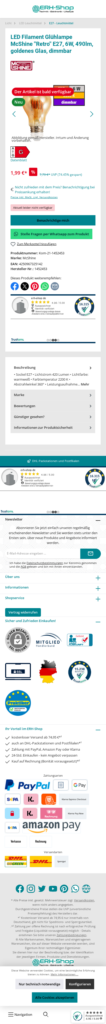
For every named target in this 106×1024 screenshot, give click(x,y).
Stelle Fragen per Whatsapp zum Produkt (55, 234)
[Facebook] (20, 889)
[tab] (53, 376)
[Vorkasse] (16, 841)
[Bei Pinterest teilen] (35, 285)
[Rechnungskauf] (61, 785)
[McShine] (53, 66)
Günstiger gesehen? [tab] (29, 416)
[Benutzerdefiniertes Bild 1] (16, 861)
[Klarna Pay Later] (51, 813)
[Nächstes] (91, 114)
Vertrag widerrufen (23, 612)
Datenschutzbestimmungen (44, 563)
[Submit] (90, 554)
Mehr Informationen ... (64, 974)
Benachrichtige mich (53, 220)
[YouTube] (53, 889)
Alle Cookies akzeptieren (54, 997)
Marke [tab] (19, 394)
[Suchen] (46, 1014)
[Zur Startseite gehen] (53, 9)
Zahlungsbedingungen (71, 935)
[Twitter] (42, 889)
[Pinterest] (64, 889)
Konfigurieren (80, 984)
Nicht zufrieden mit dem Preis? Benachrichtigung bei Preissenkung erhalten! (55, 189)
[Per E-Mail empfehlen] (55, 285)
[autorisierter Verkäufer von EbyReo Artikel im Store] (80, 671)
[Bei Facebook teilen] (15, 285)
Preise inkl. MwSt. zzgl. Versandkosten (34, 197)
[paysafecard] (12, 813)
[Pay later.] (30, 813)
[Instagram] (31, 889)
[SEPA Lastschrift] (13, 799)
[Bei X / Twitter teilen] (25, 285)
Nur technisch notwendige (39, 984)
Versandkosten (84, 900)
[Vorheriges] (14, 114)
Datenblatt (19, 160)
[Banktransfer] (12, 827)
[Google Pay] (80, 785)
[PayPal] (27, 785)
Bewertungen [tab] (24, 406)
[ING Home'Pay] (48, 799)
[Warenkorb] (62, 1014)
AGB (23, 566)
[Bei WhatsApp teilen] (45, 285)
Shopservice (14, 597)
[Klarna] (31, 799)
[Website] (86, 889)
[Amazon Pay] (51, 827)
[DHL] (41, 861)
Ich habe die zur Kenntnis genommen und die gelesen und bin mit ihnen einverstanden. (53, 564)
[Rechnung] (41, 841)
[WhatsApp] (75, 889)
